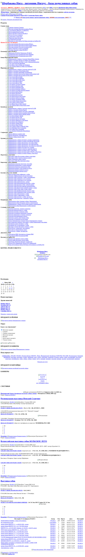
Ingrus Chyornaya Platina (18, 84)
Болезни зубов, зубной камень (25, 185)
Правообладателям (15, 39)
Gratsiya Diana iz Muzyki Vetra (19, 126)
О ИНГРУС (25, 30)
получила (78, 357)
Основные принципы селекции (23, 213)
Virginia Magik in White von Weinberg (21, 66)
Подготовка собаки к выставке (26, 156)
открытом (50, 357)
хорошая (42, 359)
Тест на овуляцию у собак (21, 225)
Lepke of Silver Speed (17, 102)
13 (11, 288)
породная (8, 359)
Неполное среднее (7, 330)
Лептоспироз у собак (23, 193)
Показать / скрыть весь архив (9, 314)
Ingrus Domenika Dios (17, 87)
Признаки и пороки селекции (22, 214)
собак (21, 359)
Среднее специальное (8, 333)
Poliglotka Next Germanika (18, 128)
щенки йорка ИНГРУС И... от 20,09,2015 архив (14, 531)
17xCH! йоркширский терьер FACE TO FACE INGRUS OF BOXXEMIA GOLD (23, 537)
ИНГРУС (34, 356)
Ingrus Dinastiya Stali (17, 86)
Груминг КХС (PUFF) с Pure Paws (31, 152)
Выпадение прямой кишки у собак (27, 187)
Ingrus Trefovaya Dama (17, 98)
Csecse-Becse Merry (17, 81)
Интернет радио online (22, 240)
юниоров (77, 359)
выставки (19, 357)
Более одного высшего (9, 338)
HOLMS (13, 356)
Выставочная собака (23, 161)
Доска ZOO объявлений (29, 243)
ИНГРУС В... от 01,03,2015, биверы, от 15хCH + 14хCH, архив (19, 528)
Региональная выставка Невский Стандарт (20, 398)
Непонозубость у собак (20, 210)
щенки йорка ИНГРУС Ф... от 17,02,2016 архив (14, 526)
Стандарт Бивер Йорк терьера (30, 59)
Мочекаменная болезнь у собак (26, 183)
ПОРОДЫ (59, 356)
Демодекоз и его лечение (24, 180)
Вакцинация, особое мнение (27, 205)
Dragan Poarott (22, 110)
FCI (44, 7)
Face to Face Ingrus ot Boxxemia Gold (28, 74)
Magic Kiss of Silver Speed (18, 104)
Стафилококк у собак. (23, 195)
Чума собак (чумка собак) (24, 189)
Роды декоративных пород (19, 229)
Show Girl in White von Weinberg (20, 65)
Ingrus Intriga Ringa (16, 92)
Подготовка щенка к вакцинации (31, 204)
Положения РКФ (23, 235)
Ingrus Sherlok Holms (24, 114)
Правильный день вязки (40, 222)
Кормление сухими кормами (23, 165)
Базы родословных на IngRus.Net (34, 244)
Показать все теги (42, 362)
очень (65, 357)
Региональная (73, 356)
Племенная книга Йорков (26, 54)
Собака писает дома (18, 137)
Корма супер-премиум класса (23, 168)
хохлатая (53, 359)
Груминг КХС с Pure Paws (29, 150)
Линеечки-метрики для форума (23, 241)
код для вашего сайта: (42, 383)
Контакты (20, 38)
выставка (13, 357)
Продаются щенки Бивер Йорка (27, 45)
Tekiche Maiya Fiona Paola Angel (20, 105)
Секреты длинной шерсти (29, 149)
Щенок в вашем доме (19, 134)
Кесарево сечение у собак (26, 226)
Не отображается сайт (7, 522)
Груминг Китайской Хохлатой (30, 141)
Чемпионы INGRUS (26, 53)
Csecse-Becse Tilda (16, 83)
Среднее (4, 331)
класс (35, 357)
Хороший (80, 356)
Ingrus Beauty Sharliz (17, 116)
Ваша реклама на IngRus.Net (32, 41)
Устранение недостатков (21, 219)
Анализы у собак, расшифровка (26, 177)
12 (9, 288)
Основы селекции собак (21, 211)
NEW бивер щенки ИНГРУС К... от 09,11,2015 (14, 530)
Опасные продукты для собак (23, 164)
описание (44, 357)
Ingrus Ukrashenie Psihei (18, 99)
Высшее (4, 336)
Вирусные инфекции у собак (21, 174)
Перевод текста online (22, 238)
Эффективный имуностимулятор (22, 176)
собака (25, 359)
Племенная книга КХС (25, 56)
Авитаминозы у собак (7, 548)
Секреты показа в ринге (25, 158)
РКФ (51, 7)
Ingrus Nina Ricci (16, 93)
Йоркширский (45, 356)
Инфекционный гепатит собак (25, 190)
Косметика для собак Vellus (29, 143)
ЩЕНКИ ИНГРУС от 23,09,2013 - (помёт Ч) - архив (15, 541)
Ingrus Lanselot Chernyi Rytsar (26, 113)
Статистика (18, 36)
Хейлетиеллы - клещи (23, 182)
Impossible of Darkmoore (25, 72)
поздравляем (71, 357)
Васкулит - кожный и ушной (25, 198)
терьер (34, 359)
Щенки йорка (5, 12)
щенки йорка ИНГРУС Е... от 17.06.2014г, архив (14, 535)
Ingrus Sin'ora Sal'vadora (18, 119)
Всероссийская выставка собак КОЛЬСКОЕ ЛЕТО (24, 441)
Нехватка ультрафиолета (20, 135)
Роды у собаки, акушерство (19, 231)
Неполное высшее (7, 335)
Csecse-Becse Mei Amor (18, 80)
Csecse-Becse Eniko (16, 77)
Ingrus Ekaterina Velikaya (18, 89)
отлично (56, 357)
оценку (61, 357)
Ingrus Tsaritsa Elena (17, 123)
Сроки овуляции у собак (21, 223)
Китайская (53, 356)
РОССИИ (65, 356)
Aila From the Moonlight (18, 63)
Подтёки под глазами (28, 147)
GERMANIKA (6, 356)
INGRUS (18, 356)
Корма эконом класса (21, 171)
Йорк (38, 356)
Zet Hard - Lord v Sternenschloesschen (28, 62)
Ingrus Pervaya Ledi (16, 95)
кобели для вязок (69, 12)
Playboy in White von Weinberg (27, 60)
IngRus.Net (11, 554)
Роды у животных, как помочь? (21, 228)
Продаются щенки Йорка (25, 29)
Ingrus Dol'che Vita (16, 117)
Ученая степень (7, 340)
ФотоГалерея (20, 32)
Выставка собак (8, 481)
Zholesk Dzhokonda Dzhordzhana (20, 131)
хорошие (48, 359)
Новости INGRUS (10, 395)
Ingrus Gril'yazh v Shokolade (26, 111)
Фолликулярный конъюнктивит (26, 186)
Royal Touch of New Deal (25, 75)
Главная (21, 27)
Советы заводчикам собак (21, 217)
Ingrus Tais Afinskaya (17, 122)
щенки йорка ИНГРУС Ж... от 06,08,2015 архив (14, 539)
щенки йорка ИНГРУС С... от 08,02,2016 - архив (14, 524)
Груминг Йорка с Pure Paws (30, 153)
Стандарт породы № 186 (29, 69)
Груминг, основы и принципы (30, 140)
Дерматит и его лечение (24, 179)
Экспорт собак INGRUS (20, 50)
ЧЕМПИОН (7, 357)
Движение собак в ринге (19, 159)
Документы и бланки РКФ (26, 234)
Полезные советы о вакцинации (28, 202)
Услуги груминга (18, 35)
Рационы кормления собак (22, 167)
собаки (30, 359)
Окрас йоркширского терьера (33, 220)
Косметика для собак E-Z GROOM (32, 146)
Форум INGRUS (23, 33)
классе (39, 357)
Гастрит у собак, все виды (24, 196)
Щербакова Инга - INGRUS (42, 252)
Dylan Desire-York (23, 71)
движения (30, 357)
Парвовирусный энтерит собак (26, 192)
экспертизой (70, 359)
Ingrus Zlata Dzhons (16, 125)
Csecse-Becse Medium (17, 78)
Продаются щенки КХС (25, 47)
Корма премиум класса (21, 170)
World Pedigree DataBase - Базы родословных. (13, 520)
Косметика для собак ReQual (30, 144)
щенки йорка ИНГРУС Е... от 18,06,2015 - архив (14, 546)
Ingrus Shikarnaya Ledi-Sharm (19, 120)
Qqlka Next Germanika (17, 129)
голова (25, 357)
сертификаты (15, 359)
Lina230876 (53, 522)
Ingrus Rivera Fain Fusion (18, 96)
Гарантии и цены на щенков (20, 48)
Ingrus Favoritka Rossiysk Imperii (20, 90)
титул (38, 359)
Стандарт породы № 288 (29, 108)
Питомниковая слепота (20, 216)
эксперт (64, 359)
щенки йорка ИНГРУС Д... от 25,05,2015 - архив (14, 533)
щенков (59, 359)
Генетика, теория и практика (22, 208)
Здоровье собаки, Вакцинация (28, 201)
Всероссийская (26, 356)
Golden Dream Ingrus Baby (18, 101)
